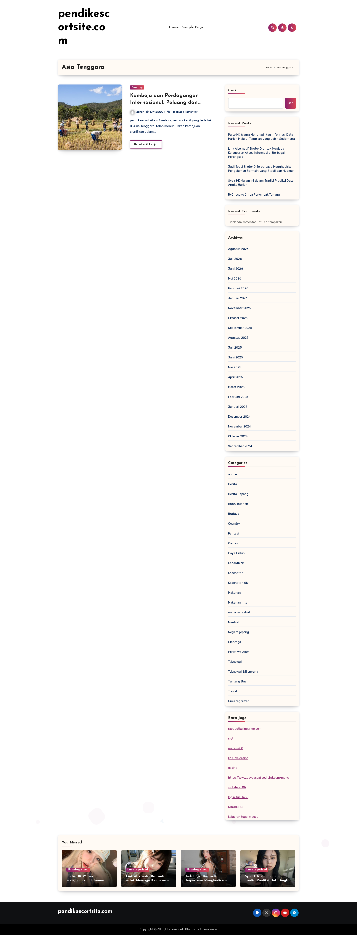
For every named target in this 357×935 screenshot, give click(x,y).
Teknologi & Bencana (243, 671)
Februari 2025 (238, 397)
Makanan (234, 592)
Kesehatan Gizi (239, 583)
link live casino (238, 758)
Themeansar (208, 929)
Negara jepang (238, 632)
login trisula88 (238, 797)
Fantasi (233, 533)
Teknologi (235, 661)
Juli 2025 (235, 347)
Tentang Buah (238, 681)
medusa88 (235, 748)
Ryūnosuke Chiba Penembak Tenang (254, 194)
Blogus (190, 929)
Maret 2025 (236, 387)
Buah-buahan (238, 504)
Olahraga (234, 642)
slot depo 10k (237, 787)
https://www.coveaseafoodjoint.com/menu (258, 777)
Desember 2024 (239, 416)
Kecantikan (236, 563)
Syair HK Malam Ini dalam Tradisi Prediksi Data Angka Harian (261, 182)
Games (233, 543)
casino (232, 768)
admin (140, 112)
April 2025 (235, 377)
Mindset (233, 622)
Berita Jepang (238, 494)
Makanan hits (237, 602)
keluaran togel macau (243, 816)
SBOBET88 (235, 807)
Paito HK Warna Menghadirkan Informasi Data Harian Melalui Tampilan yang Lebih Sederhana (261, 137)
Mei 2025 (234, 367)
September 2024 (240, 446)
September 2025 (240, 328)
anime (232, 474)
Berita (232, 484)
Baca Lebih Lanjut (146, 144)
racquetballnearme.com (244, 728)
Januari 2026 (237, 298)
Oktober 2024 (238, 436)
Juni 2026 (235, 268)
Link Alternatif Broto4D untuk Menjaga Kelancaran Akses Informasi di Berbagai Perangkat (256, 153)
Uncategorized (239, 701)
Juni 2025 (235, 357)
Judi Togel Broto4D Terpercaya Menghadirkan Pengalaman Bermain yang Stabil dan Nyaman (261, 169)
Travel (232, 691)
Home (174, 27)
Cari (232, 90)
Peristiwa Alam (239, 652)
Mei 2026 (234, 278)
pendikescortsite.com (84, 28)
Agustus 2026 (238, 249)
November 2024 (239, 426)
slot (230, 738)
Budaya (233, 514)
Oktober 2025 (237, 318)
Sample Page (193, 27)
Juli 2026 (235, 259)
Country (137, 87)
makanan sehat (239, 612)
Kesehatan (235, 573)
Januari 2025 (237, 407)
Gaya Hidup (236, 553)
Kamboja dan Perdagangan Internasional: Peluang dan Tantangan (164, 102)
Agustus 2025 (238, 337)
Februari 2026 (238, 288)
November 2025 (239, 308)
